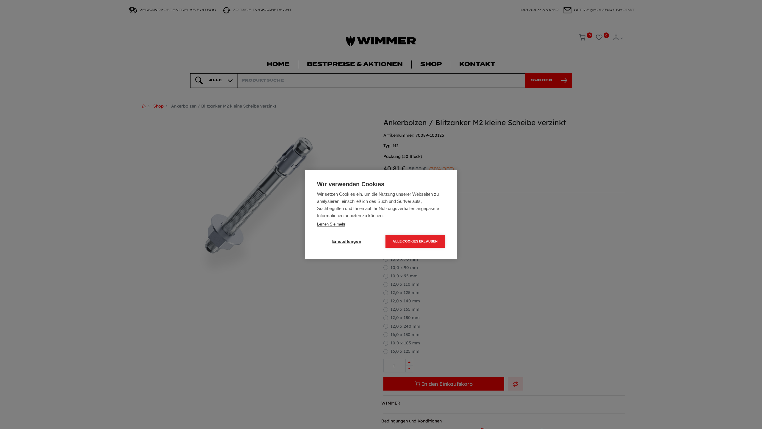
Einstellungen (346, 241)
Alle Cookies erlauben (415, 241)
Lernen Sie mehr (331, 224)
